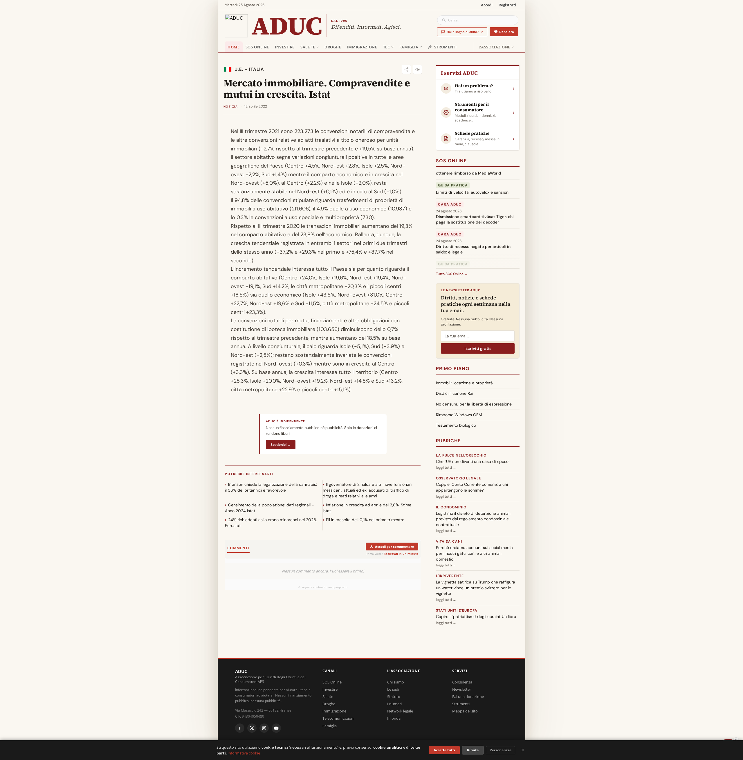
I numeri (394, 703)
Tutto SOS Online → (452, 274)
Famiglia (409, 47)
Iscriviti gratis (477, 348)
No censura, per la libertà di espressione (474, 404)
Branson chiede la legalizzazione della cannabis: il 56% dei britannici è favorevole (271, 487)
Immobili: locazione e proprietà (464, 383)
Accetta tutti (444, 750)
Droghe (332, 47)
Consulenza (462, 682)
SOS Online (257, 47)
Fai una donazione (468, 696)
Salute (307, 47)
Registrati (507, 5)
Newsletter (461, 689)
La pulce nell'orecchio (461, 455)
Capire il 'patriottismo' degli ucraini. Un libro (476, 616)
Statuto (393, 696)
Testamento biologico (456, 425)
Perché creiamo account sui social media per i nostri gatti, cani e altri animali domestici (474, 553)
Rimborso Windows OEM (459, 414)
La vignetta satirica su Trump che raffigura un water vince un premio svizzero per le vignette (475, 587)
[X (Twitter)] (252, 728)
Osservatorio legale (458, 478)
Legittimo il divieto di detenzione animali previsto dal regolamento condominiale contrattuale (473, 519)
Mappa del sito (465, 711)
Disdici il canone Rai (454, 393)
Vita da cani (449, 541)
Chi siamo (395, 682)
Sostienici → (280, 444)
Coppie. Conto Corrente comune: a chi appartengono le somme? (472, 487)
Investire (285, 47)
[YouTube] (276, 728)
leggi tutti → (446, 467)
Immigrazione (362, 47)
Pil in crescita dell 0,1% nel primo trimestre (365, 519)
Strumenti (445, 47)
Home (234, 47)
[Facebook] (239, 728)
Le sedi (393, 689)
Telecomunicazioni (338, 718)
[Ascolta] (417, 69)
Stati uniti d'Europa (456, 610)
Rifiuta (473, 750)
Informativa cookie (244, 753)
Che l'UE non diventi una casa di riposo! (473, 461)
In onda (394, 718)
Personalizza (500, 750)
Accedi (487, 5)
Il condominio (451, 507)
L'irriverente (450, 576)
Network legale (400, 711)
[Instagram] (264, 728)
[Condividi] (406, 69)
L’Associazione (494, 47)
